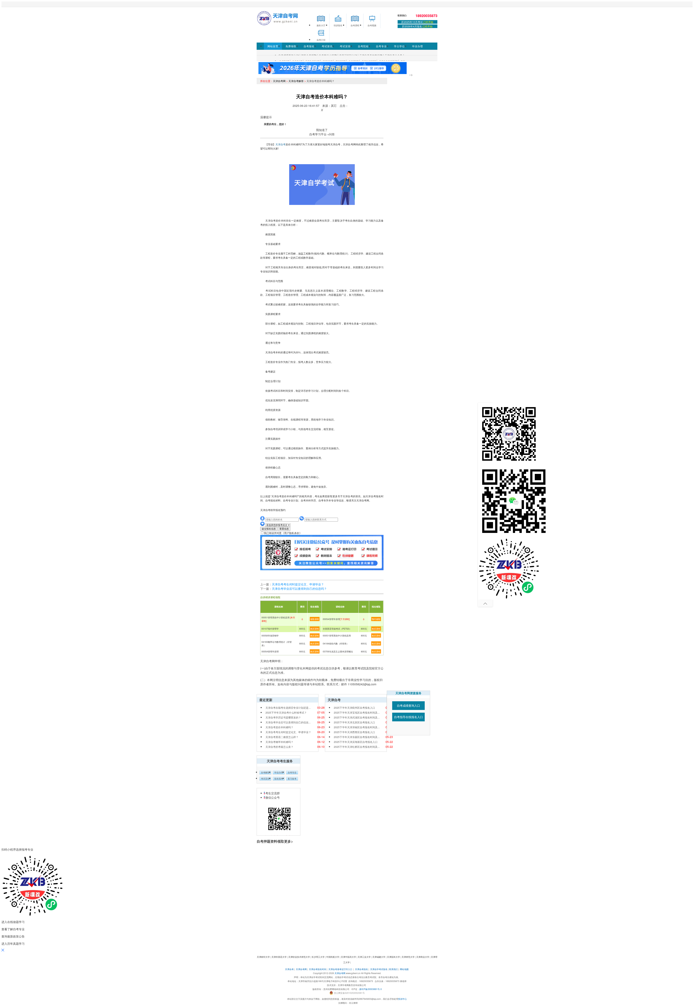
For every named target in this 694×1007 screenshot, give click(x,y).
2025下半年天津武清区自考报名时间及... (357, 717)
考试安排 (345, 46)
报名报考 (278, 778)
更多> (288, 841)
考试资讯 (327, 46)
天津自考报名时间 (317, 969)
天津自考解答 (296, 81)
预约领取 (376, 619)
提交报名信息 (269, 528)
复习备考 (292, 778)
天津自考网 (279, 81)
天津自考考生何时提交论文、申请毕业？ (298, 584)
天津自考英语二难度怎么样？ (281, 737)
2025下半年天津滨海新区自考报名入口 (356, 742)
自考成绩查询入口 (408, 705)
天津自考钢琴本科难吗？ (279, 742)
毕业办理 (417, 46)
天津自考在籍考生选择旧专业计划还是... (288, 707)
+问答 (331, 134)
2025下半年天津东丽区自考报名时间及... (357, 737)
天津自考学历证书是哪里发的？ (283, 717)
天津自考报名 (361, 969)
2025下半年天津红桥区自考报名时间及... (357, 747)
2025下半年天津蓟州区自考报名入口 (354, 707)
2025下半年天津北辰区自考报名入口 (354, 722)
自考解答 (265, 772)
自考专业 (381, 46)
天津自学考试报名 (378, 969)
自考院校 (363, 46)
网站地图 (404, 969)
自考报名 (309, 46)
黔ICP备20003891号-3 (370, 989)
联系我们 (393, 969)
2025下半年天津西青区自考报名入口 (354, 732)
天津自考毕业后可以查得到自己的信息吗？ (299, 588)
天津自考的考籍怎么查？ (279, 747)
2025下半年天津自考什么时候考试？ (286, 712)
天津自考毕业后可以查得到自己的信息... (288, 722)
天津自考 (280, 144)
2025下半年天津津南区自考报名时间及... (357, 727)
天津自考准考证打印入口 (340, 969)
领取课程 (314, 619)
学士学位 (399, 46)
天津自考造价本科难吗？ (279, 727)
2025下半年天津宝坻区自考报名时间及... (357, 712)
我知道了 (322, 130)
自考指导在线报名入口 (408, 717)
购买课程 (314, 628)
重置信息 (284, 528)
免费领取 (291, 46)
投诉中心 (402, 998)
